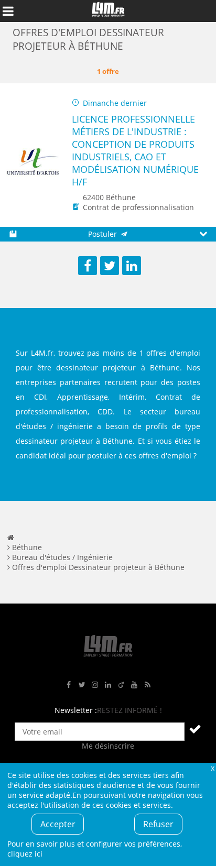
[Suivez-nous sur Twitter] (82, 684)
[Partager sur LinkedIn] (131, 265)
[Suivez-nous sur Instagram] (95, 684)
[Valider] (195, 728)
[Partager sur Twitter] (109, 265)
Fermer (212, 768)
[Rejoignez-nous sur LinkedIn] (108, 684)
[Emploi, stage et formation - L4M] (10, 537)
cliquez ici (24, 854)
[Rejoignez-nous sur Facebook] (68, 684)
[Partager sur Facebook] (87, 265)
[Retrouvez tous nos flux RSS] (147, 684)
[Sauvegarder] (12, 234)
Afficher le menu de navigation (8, 11)
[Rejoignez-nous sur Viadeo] (121, 684)
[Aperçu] (203, 234)
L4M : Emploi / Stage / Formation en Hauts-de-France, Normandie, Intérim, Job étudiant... (108, 11)
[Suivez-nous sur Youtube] (134, 684)
